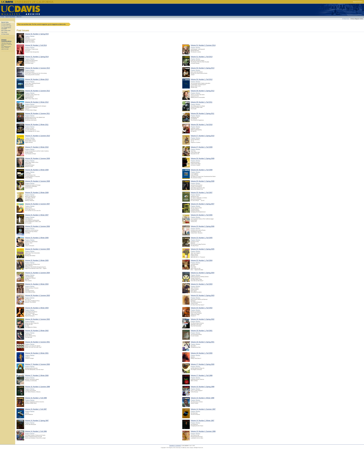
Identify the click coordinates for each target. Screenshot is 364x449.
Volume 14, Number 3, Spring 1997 (37, 420)
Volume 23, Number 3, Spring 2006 (202, 226)
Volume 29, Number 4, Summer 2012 (37, 91)
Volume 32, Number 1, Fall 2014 (36, 45)
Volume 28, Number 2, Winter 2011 (36, 124)
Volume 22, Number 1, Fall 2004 (201, 260)
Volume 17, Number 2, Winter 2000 (37, 375)
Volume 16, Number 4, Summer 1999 (37, 386)
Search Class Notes (10, 16)
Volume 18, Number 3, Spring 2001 (202, 342)
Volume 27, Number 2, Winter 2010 (37, 147)
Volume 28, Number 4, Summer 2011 (37, 113)
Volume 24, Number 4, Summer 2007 (37, 204)
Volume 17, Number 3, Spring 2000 (202, 364)
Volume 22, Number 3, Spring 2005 (202, 249)
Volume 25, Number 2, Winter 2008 (37, 192)
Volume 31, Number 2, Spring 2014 (37, 56)
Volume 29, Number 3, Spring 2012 (202, 91)
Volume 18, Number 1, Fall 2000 (201, 353)
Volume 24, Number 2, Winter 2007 (37, 215)
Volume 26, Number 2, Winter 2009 (37, 170)
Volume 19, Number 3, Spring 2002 (202, 319)
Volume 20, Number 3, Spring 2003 (202, 295)
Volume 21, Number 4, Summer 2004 (37, 273)
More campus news (5, 30)
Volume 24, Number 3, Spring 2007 (202, 204)
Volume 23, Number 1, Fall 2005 (201, 238)
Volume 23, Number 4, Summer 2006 (37, 226)
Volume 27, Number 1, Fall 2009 (201, 147)
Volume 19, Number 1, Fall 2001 (201, 330)
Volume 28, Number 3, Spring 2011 (202, 113)
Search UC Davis (357, 1)
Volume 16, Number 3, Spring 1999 (202, 386)
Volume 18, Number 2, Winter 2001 (37, 353)
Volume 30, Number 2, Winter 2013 (37, 79)
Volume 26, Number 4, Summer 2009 (37, 158)
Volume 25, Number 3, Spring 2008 (202, 181)
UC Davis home (345, 18)
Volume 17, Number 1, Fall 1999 (201, 375)
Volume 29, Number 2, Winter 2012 (37, 102)
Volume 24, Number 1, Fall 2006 (201, 215)
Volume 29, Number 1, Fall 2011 (201, 102)
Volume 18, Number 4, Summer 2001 (37, 342)
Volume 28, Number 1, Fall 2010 (201, 124)
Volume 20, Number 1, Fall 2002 (201, 308)
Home (2, 16)
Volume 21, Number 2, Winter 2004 (37, 284)
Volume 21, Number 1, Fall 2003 (201, 284)
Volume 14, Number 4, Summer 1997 (203, 409)
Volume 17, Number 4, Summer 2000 (37, 364)
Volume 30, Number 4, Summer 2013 (37, 68)
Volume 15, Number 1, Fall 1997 (36, 409)
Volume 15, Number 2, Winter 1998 (202, 398)
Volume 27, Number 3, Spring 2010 (202, 136)
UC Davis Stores (5, 34)
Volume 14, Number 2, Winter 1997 (202, 420)
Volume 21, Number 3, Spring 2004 (202, 273)
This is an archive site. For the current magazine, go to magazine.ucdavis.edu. (42, 24)
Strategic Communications (6, 40)
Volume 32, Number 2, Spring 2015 (37, 34)
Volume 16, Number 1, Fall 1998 (36, 398)
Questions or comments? (175, 445)
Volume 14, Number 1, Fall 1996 (36, 431)
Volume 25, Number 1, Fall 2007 (201, 192)
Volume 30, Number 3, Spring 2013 (202, 68)
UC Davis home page (6, 25)
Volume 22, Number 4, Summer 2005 (37, 249)
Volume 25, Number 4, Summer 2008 (37, 181)
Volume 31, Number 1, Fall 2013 (201, 56)
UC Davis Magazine (6, 24)
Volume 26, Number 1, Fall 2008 (201, 170)
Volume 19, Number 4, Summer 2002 (37, 319)
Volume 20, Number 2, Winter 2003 (37, 308)
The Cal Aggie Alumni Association (6, 28)
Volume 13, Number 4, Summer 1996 (203, 431)
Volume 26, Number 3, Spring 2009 (202, 158)
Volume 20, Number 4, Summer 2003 (37, 295)
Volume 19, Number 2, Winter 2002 (37, 330)
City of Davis (4, 32)
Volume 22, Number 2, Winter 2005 (37, 260)
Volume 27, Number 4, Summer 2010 (37, 136)
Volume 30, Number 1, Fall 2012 (201, 79)
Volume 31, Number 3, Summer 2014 (203, 45)
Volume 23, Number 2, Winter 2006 (37, 238)
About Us (19, 16)
